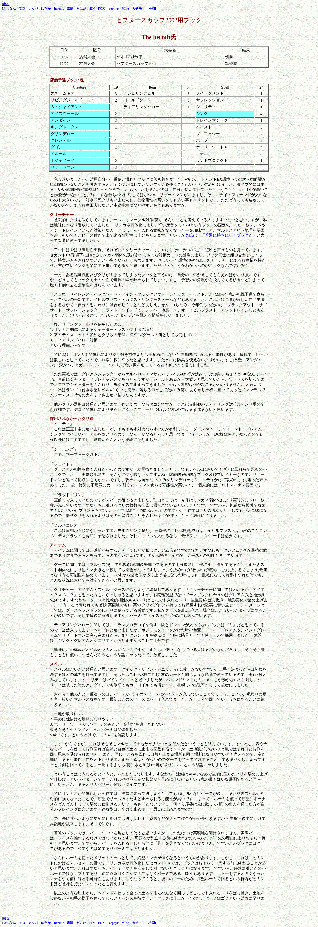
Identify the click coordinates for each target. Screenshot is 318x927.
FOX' (102, 8)
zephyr (114, 8)
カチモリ (138, 8)
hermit (59, 8)
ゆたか (46, 8)
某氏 (189, 235)
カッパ (33, 8)
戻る (6, 4)
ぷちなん (9, 8)
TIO (22, 8)
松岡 (151, 8)
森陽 (70, 8)
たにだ (81, 8)
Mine (125, 8)
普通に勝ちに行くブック (227, 235)
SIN (92, 8)
